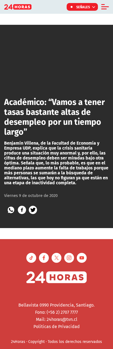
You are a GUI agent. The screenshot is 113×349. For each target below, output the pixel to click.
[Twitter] (33, 210)
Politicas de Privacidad (56, 326)
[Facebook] (22, 210)
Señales (83, 6)
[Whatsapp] (11, 210)
